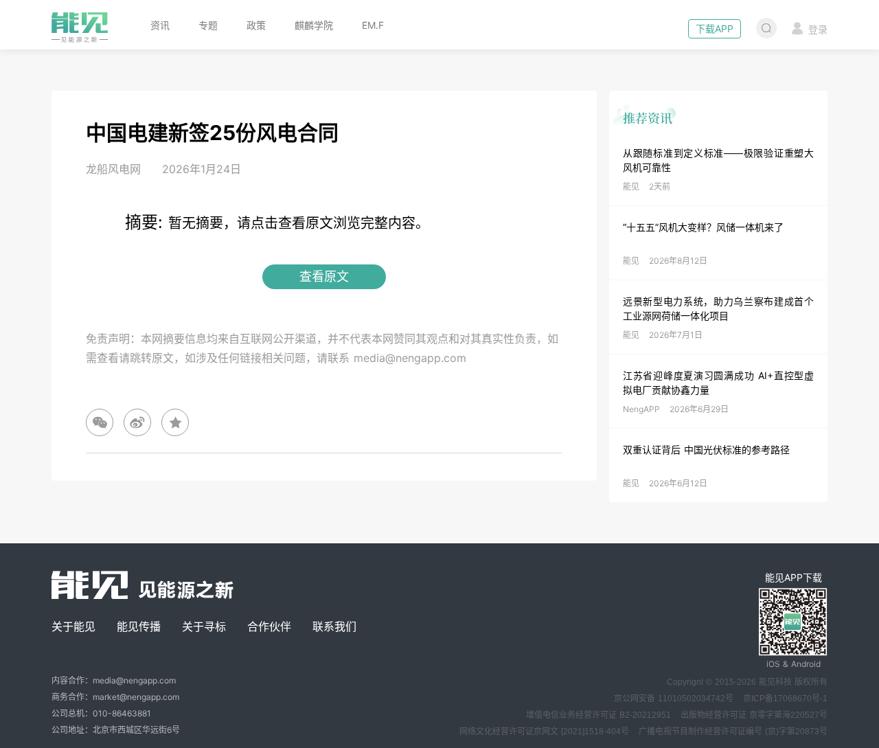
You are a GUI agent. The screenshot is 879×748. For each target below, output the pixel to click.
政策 (256, 25)
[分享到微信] (99, 422)
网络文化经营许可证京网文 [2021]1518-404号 (544, 731)
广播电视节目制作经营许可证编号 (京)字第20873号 (733, 731)
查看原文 (324, 276)
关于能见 (73, 626)
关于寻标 (204, 626)
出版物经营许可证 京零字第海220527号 (754, 715)
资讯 (160, 25)
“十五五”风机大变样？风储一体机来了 (703, 227)
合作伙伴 (269, 626)
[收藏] (175, 422)
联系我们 (334, 626)
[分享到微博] (137, 422)
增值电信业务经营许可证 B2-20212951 (598, 715)
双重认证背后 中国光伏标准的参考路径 (706, 449)
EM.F (373, 25)
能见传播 (139, 626)
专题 (208, 25)
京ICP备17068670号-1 (785, 698)
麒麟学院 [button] (314, 25)
